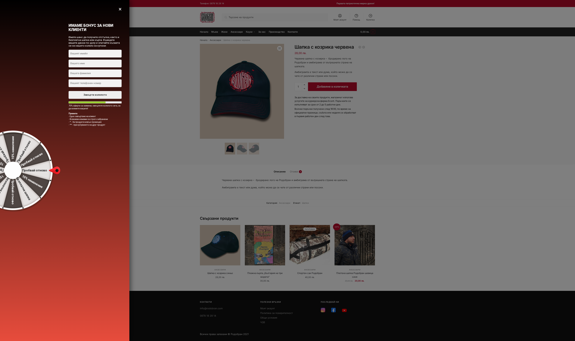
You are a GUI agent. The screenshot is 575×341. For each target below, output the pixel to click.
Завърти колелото (95, 94)
